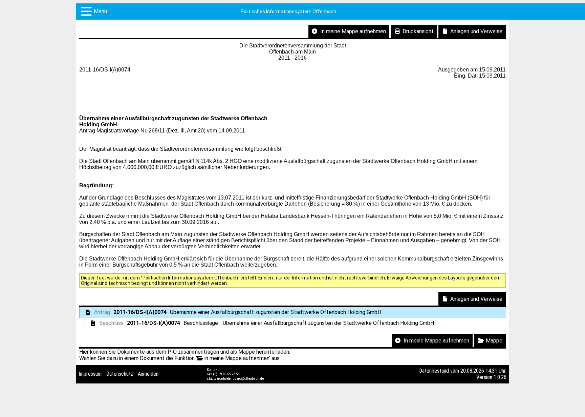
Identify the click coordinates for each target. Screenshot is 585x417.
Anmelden (148, 374)
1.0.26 (500, 377)
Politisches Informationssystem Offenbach (288, 11)
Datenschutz (119, 374)
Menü (100, 11)
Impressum (90, 374)
